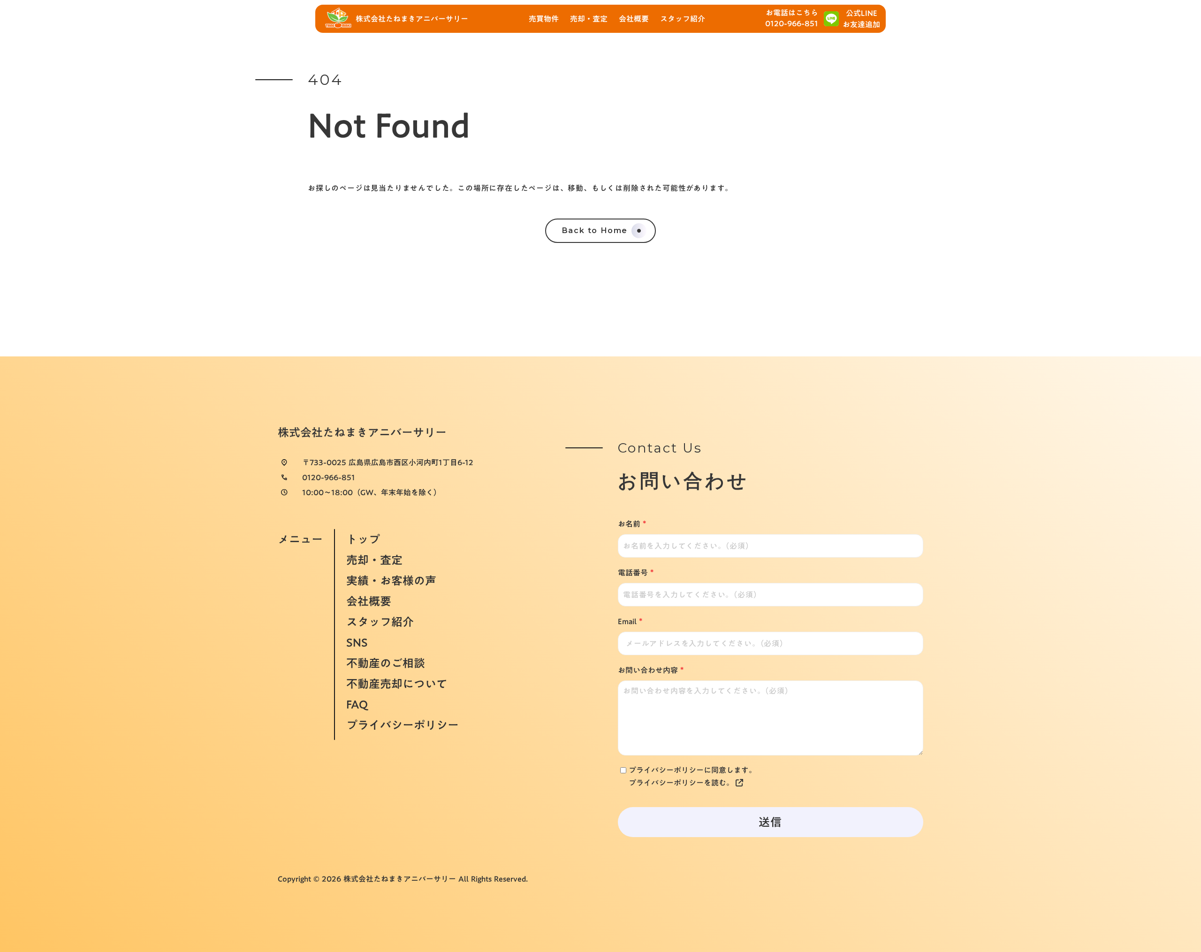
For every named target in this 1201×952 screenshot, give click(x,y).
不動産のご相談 (385, 663)
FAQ (357, 704)
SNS (357, 642)
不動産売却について (397, 683)
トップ (363, 538)
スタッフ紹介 (380, 621)
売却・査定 (374, 560)
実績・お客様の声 (391, 580)
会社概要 (368, 601)
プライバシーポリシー (402, 726)
